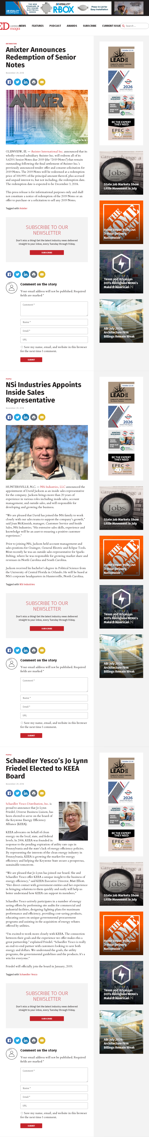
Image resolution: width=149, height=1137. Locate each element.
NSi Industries (27, 584)
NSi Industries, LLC (52, 487)
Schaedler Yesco (28, 974)
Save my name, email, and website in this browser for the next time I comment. (53, 349)
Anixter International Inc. (47, 151)
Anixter (23, 208)
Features (38, 25)
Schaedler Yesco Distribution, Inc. (27, 804)
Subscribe (89, 25)
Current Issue (111, 25)
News (22, 25)
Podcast (55, 25)
